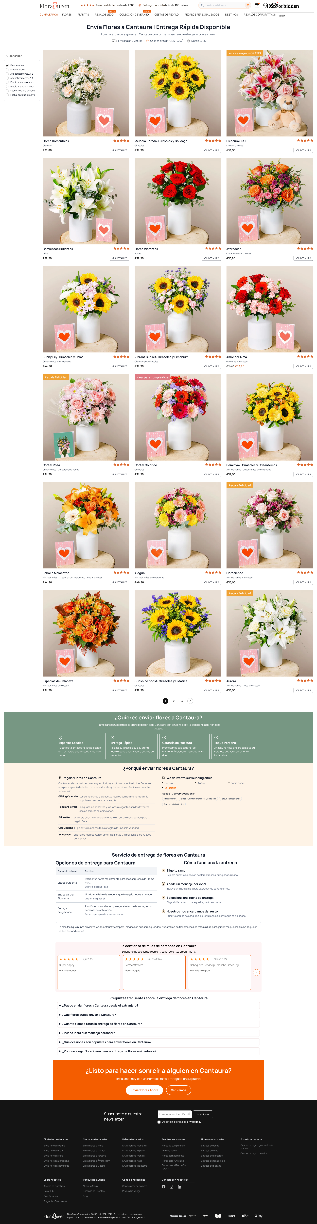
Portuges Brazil (138, 1217)
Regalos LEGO (104, 14)
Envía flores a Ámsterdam (96, 1160)
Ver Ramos (178, 1090)
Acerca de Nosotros (54, 1186)
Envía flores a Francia (133, 1155)
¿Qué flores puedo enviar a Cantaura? (89, 1015)
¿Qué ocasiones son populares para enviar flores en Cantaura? (106, 1042)
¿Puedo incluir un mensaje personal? (88, 1033)
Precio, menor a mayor (22, 82)
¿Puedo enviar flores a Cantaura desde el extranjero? (100, 1005)
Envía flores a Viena (93, 1145)
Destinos (231, 14)
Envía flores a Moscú (94, 1165)
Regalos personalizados (202, 14)
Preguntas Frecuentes (55, 1201)
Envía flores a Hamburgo (56, 1165)
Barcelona (170, 788)
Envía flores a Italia (132, 1160)
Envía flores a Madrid (54, 1145)
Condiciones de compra (134, 1186)
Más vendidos (17, 69)
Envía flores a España (133, 1150)
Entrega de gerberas (212, 1155)
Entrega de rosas (210, 1145)
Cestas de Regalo (167, 14)
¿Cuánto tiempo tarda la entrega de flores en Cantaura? (102, 1024)
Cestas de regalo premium (254, 1153)
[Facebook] (166, 1187)
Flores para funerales (173, 1160)
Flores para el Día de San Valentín (174, 1167)
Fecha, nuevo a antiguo (22, 90)
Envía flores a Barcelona (56, 1160)
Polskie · (105, 1217)
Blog (85, 1196)
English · (113, 1217)
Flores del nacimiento (173, 1155)
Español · (71, 1217)
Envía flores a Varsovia (94, 1155)
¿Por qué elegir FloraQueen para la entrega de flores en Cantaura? (109, 1051)
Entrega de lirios (209, 1150)
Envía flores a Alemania (134, 1145)
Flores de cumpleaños (173, 1145)
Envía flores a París (53, 1155)
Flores (67, 14)
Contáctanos (51, 1196)
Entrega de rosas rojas (213, 1160)
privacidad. (194, 1122)
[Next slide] (256, 972)
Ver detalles (119, 150)
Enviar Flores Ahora (144, 1090)
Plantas (83, 14)
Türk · (129, 1217)
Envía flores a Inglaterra (134, 1165)
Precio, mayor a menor (22, 86)
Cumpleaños (49, 14)
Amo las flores (169, 1150)
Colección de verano (134, 14)
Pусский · (121, 1217)
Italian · (97, 1217)
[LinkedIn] (179, 1187)
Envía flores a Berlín (54, 1150)
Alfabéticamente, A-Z (21, 73)
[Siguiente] (190, 702)
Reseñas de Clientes (94, 1190)
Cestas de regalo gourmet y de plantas (257, 1146)
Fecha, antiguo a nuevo (22, 94)
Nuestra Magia (91, 1186)
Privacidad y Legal (131, 1190)
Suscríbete (203, 1114)
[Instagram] (174, 1187)
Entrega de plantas (211, 1165)
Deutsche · (88, 1217)
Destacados (17, 65)
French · (79, 1217)
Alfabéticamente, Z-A (21, 78)
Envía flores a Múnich (94, 1150)
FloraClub (48, 1190)
